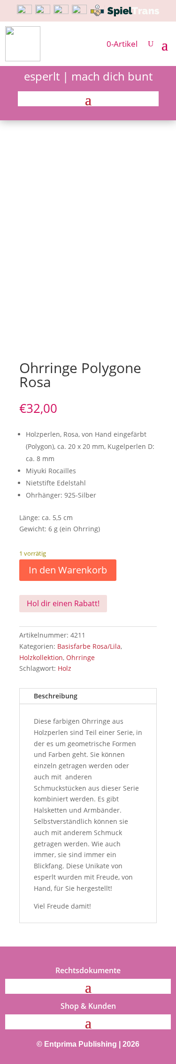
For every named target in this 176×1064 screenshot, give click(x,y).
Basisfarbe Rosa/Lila (89, 646)
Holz (64, 668)
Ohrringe (80, 657)
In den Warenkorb (68, 570)
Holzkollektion (41, 657)
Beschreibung (55, 695)
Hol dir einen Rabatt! (63, 603)
